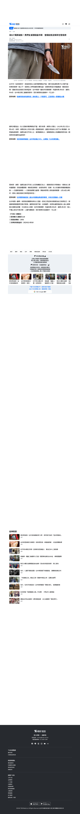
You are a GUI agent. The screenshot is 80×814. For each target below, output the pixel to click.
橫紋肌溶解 (37, 251)
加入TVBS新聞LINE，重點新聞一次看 (40, 289)
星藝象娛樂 (10, 786)
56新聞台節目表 (12, 755)
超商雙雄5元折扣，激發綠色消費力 (40, 267)
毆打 (11, 251)
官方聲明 (10, 795)
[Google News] (47, 743)
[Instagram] (41, 743)
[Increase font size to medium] (63, 24)
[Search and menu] (69, 24)
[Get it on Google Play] (45, 804)
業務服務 (10, 793)
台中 (26, 251)
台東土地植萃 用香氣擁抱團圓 (40, 258)
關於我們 (10, 752)
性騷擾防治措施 (12, 765)
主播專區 (10, 784)
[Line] (35, 743)
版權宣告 (10, 769)
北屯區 (50, 251)
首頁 (10, 31)
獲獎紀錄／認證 (12, 797)
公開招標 (10, 791)
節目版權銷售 (11, 788)
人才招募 (10, 782)
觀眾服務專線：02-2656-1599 (40, 739)
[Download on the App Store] (35, 804)
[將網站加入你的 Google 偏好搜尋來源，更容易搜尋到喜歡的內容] (40, 291)
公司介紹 (10, 777)
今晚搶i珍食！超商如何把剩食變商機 (40, 269)
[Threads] (38, 743)
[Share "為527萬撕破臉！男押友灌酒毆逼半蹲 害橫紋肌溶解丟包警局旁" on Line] (66, 24)
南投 (21, 251)
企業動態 (10, 780)
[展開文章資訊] (69, 39)
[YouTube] (44, 743)
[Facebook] (32, 743)
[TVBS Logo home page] (14, 24)
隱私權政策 (10, 763)
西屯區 (44, 251)
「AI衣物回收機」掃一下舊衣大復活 (40, 271)
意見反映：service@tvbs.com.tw (40, 737)
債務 (31, 251)
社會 (14, 31)
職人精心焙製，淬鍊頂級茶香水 (40, 260)
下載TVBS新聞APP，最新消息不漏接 (40, 287)
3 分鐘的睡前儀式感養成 (40, 262)
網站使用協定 (11, 767)
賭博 (16, 251)
